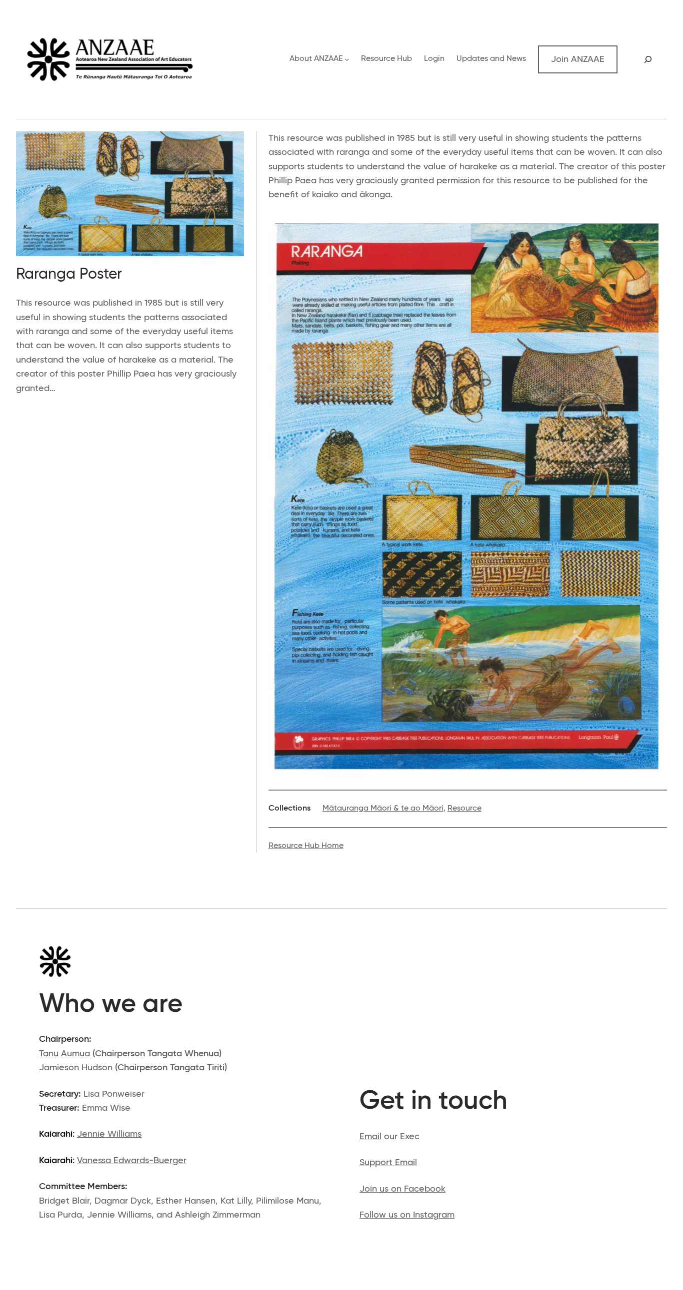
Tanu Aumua (64, 1053)
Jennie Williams (109, 1134)
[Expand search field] (648, 59)
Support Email (388, 1162)
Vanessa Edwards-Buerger (131, 1160)
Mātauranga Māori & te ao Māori (383, 809)
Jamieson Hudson (75, 1067)
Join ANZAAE (577, 59)
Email (371, 1136)
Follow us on (386, 1215)
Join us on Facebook (403, 1189)
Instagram (433, 1215)
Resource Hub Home (306, 846)
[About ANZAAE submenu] (346, 59)
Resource (465, 809)
